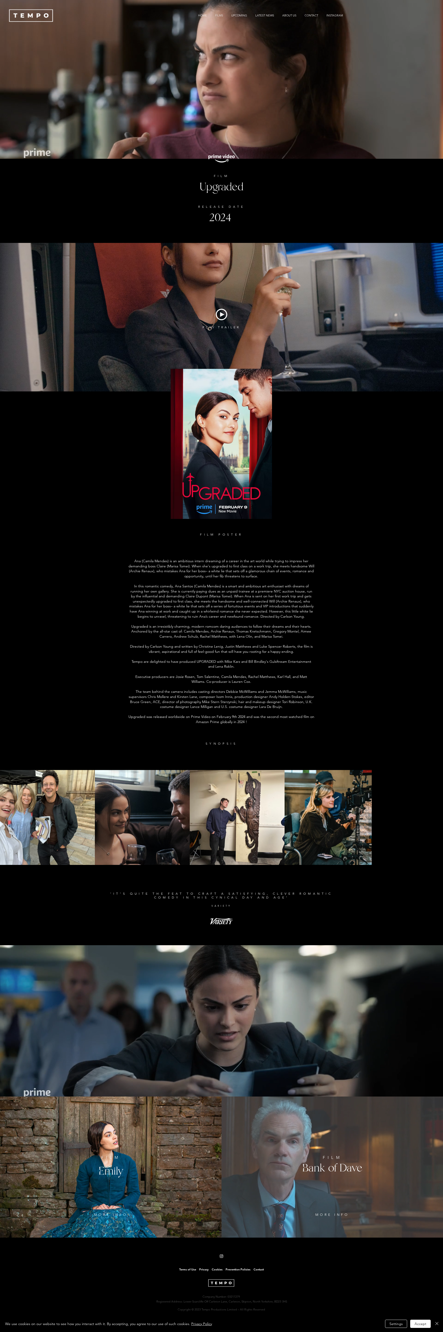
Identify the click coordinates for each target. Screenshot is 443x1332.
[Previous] (114, 901)
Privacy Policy (201, 1323)
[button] (221, 327)
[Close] (437, 1324)
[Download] (221, 314)
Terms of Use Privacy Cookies (201, 1269)
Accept (420, 1323)
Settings (396, 1323)
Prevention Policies (236, 1269)
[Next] (328, 901)
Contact (259, 1269)
